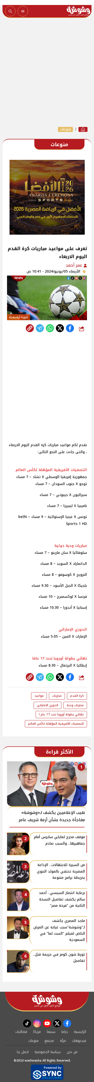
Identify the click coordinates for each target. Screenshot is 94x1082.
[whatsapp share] (50, 328)
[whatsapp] (30, 328)
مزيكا (37, 1031)
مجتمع (49, 1040)
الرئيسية (80, 1031)
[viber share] (40, 328)
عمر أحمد (74, 265)
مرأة (63, 1040)
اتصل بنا (23, 1052)
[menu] (23, 11)
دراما (64, 1031)
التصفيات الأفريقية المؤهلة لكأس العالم (56, 723)
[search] (10, 11)
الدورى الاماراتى (47, 705)
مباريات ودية (75, 705)
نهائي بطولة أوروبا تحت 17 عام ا (61, 714)
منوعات (65, 129)
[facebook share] (70, 328)
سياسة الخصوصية (48, 1052)
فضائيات (21, 1031)
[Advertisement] (47, 72)
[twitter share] (60, 328)
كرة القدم (77, 695)
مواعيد (39, 695)
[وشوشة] (82, 129)
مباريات (57, 695)
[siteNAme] (78, 11)
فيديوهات (79, 1040)
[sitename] (47, 1001)
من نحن (72, 1052)
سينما (51, 1031)
